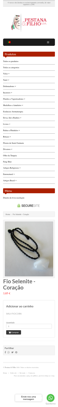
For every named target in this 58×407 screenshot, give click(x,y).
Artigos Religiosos (11, 167)
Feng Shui (7, 161)
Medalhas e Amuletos (12, 105)
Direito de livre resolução (13, 197)
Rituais (6, 136)
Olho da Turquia (10, 155)
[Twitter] (12, 352)
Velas (5, 73)
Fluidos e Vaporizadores (13, 98)
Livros (6, 124)
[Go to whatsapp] (50, 398)
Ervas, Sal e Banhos (11, 117)
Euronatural (8, 174)
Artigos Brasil (9, 180)
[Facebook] (5, 352)
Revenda (22, 373)
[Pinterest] (16, 352)
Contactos (31, 373)
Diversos (7, 149)
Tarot (5, 80)
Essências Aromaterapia (13, 111)
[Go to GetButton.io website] (51, 404)
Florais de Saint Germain (13, 143)
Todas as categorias (11, 67)
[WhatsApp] (9, 352)
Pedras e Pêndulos (11, 130)
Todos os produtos (10, 61)
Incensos (7, 92)
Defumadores (9, 86)
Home (8, 214)
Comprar (15, 332)
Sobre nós (13, 373)
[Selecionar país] (9, 42)
